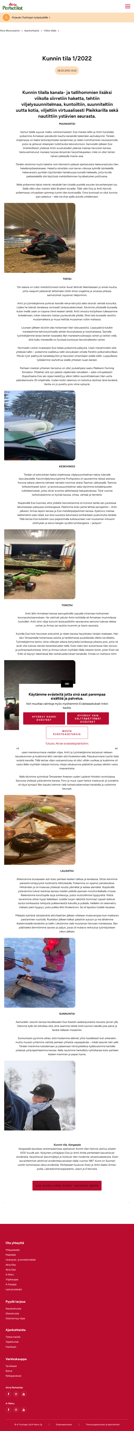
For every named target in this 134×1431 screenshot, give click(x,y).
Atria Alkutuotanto (10, 30)
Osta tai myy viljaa (15, 1318)
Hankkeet (11, 1346)
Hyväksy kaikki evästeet (44, 718)
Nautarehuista (13, 1308)
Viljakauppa (12, 1279)
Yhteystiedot (13, 1250)
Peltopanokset (13, 1375)
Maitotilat (11, 1254)
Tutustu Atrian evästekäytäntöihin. (67, 743)
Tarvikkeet (11, 1366)
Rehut (9, 1371)
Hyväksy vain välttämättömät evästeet (88, 718)
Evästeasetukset (64, 1424)
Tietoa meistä (13, 1336)
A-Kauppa (11, 1284)
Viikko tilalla (50, 30)
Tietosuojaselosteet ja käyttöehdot (103, 1424)
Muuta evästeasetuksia (67, 733)
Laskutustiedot (14, 1289)
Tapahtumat (12, 1341)
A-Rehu (10, 1274)
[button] (127, 6)
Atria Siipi (11, 1269)
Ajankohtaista (31, 30)
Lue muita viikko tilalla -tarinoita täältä (67, 1185)
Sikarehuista (12, 1313)
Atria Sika (11, 1264)
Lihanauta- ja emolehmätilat (21, 1259)
